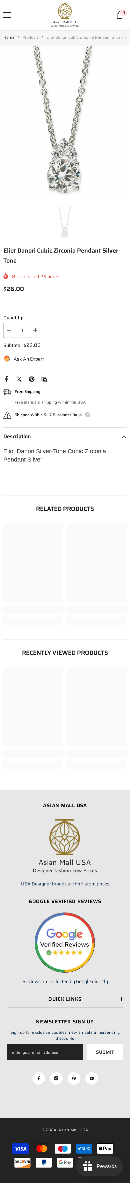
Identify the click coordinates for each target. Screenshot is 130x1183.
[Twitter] (19, 379)
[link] (33, 609)
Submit (105, 1052)
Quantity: (13, 317)
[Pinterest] (32, 379)
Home (9, 37)
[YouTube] (91, 1078)
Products (30, 37)
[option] (65, 121)
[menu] (7, 15)
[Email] (44, 379)
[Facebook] (6, 379)
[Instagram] (56, 1078)
